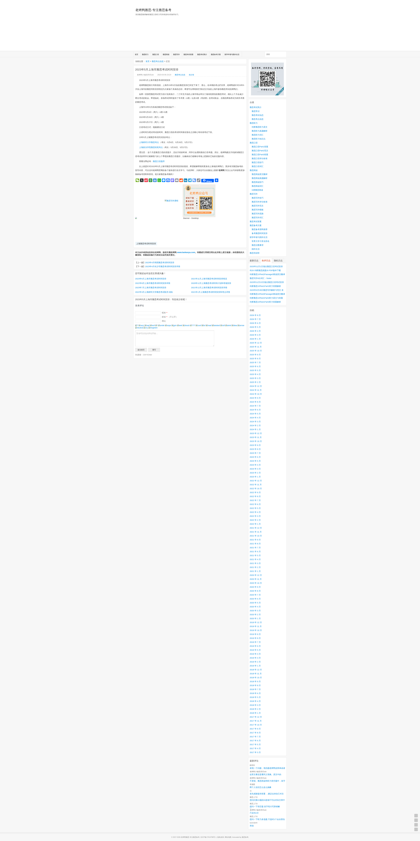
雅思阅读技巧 (257, 182)
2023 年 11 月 (256, 437)
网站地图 (228, 837)
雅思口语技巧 (257, 162)
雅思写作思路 (257, 214)
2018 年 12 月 (256, 670)
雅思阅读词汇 (257, 186)
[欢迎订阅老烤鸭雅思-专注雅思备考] (285, 2)
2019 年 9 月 (255, 634)
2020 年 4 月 (255, 607)
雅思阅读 (166, 54)
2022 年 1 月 (255, 524)
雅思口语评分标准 (259, 158)
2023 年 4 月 (255, 465)
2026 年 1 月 (255, 339)
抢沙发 (191, 75)
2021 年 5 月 (255, 555)
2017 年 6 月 (255, 740)
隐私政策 (220, 837)
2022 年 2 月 (255, 520)
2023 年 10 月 (256, 441)
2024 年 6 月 (255, 410)
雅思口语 (155, 54)
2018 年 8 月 (255, 685)
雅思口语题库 (159, 161)
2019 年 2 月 (255, 662)
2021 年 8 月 (255, 544)
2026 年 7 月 (255, 319)
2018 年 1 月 (255, 713)
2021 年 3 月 (255, 563)
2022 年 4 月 (255, 512)
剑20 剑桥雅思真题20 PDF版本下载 (265, 270)
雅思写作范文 (257, 206)
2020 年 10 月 (256, 583)
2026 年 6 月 (255, 323)
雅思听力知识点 (258, 139)
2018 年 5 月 (255, 697)
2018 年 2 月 (255, 709)
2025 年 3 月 (255, 378)
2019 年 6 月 (255, 646)
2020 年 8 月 (255, 591)
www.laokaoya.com (186, 252)
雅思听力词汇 (257, 135)
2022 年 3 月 (255, 516)
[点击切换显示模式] (416, 815)
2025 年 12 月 (256, 343)
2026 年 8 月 (255, 315)
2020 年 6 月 (255, 599)
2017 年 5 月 (255, 744)
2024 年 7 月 (255, 406)
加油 (252, 826)
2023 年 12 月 (256, 433)
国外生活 (256, 249)
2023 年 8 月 (255, 449)
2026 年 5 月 (255, 327)
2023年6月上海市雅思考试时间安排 (150, 279)
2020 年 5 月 (255, 603)
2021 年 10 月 (256, 536)
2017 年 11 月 (256, 721)
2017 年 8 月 (255, 733)
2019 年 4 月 (255, 654)
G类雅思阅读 (257, 190)
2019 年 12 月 (256, 622)
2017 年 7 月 (255, 737)
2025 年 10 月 (256, 351)
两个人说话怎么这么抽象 (260, 787)
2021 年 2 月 (255, 567)
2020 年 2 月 (255, 614)
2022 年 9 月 (255, 492)
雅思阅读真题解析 (259, 178)
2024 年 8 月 (255, 402)
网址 (164, 321)
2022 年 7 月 (255, 500)
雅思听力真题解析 (259, 131)
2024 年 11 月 (256, 390)
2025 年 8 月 (255, 358)
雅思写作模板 (257, 210)
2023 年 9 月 (255, 445)
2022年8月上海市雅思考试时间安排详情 (152, 283)
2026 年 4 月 (255, 331)
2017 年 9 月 (255, 729)
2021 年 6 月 (255, 551)
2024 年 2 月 (255, 425)
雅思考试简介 (202, 54)
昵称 (164, 313)
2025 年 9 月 (255, 355)
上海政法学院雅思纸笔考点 (151, 147)
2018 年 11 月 (256, 674)
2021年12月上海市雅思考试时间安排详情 (209, 287)
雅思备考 (245, 837)
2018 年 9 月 (255, 681)
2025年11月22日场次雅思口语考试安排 (267, 282)
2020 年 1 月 (255, 618)
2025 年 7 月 (255, 362)
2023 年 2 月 (255, 473)
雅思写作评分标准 (259, 202)
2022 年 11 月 (256, 485)
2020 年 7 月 (255, 595)
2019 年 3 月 (255, 658)
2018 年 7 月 (255, 689)
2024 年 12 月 (256, 386)
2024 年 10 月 (256, 394)
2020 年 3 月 (255, 611)
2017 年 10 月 (256, 725)
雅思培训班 (255, 253)
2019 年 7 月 (255, 642)
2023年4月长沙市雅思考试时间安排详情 (162, 266)
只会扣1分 (254, 813)
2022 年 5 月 (255, 508)
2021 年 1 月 (255, 571)
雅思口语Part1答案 (260, 147)
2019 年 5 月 (255, 650)
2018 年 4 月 (255, 701)
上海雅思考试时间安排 (146, 244)
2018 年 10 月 (256, 677)
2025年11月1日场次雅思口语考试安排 (266, 266)
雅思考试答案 (188, 54)
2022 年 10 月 (256, 488)
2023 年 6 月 (255, 457)
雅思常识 (256, 111)
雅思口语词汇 (257, 166)
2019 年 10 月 (256, 630)
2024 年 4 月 (255, 418)
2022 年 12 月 (256, 481)
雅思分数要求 (257, 245)
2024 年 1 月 (255, 429)
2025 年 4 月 (255, 374)
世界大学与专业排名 (260, 241)
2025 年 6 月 (255, 366)
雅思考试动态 (257, 115)
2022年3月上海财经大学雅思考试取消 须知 (154, 292)
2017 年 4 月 (255, 748)
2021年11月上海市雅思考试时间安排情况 (209, 279)
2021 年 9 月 (255, 540)
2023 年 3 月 (255, 469)
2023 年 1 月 (255, 477)
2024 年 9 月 (255, 398)
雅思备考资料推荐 (259, 229)
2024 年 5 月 (255, 414)
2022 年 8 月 (255, 496)
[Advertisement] (210, 35)
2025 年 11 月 (256, 347)
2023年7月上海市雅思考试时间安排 (150, 287)
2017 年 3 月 (255, 752)
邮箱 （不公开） (170, 317)
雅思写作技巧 (257, 198)
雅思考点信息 (158, 61)
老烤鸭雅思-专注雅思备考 (153, 10)
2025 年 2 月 (255, 382)
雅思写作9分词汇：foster (260, 278)
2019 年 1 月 (255, 666)
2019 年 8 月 (255, 638)
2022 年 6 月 (255, 504)
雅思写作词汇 (257, 217)
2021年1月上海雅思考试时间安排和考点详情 (210, 292)
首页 (136, 54)
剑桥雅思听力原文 (259, 127)
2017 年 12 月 (256, 717)
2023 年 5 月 (255, 461)
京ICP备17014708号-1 (208, 837)
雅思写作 (176, 54)
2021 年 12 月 (256, 528)
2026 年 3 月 (255, 335)
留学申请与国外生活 (232, 54)
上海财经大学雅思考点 (149, 142)
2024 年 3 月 (255, 421)
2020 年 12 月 (256, 575)
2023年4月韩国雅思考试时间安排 (159, 262)
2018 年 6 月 (255, 693)
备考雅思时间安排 (259, 233)
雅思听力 (145, 54)
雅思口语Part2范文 (260, 151)
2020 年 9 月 (255, 587)
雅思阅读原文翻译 (259, 174)
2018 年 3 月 (255, 705)
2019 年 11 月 (256, 626)
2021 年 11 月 (256, 532)
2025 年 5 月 (255, 370)
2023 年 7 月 (255, 453)
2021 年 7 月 (255, 548)
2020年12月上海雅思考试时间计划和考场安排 (211, 283)
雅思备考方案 (216, 54)
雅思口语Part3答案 (260, 154)
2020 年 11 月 (256, 579)
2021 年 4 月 (255, 559)
